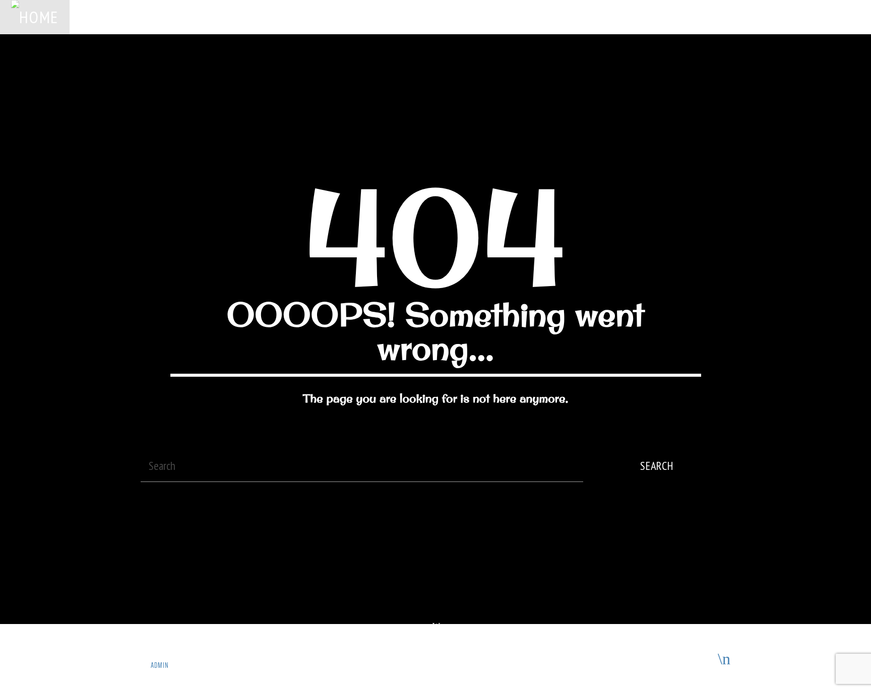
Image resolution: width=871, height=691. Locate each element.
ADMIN (160, 665)
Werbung (172, 17)
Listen (804, 17)
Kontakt (648, 17)
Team (465, 17)
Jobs (129, 17)
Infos (604, 17)
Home (91, 17)
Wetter (318, 17)
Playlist (271, 17)
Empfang (508, 17)
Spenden (222, 17)
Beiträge (365, 17)
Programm (417, 17)
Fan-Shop (559, 17)
